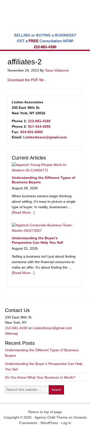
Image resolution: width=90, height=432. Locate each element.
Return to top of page (45, 412)
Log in (66, 423)
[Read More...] (23, 212)
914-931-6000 (31, 132)
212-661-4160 (45, 47)
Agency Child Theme (51, 417)
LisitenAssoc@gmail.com (45, 137)
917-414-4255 (39, 126)
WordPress (49, 423)
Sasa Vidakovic (57, 70)
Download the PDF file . (27, 80)
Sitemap (11, 333)
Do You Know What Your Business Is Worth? (40, 377)
